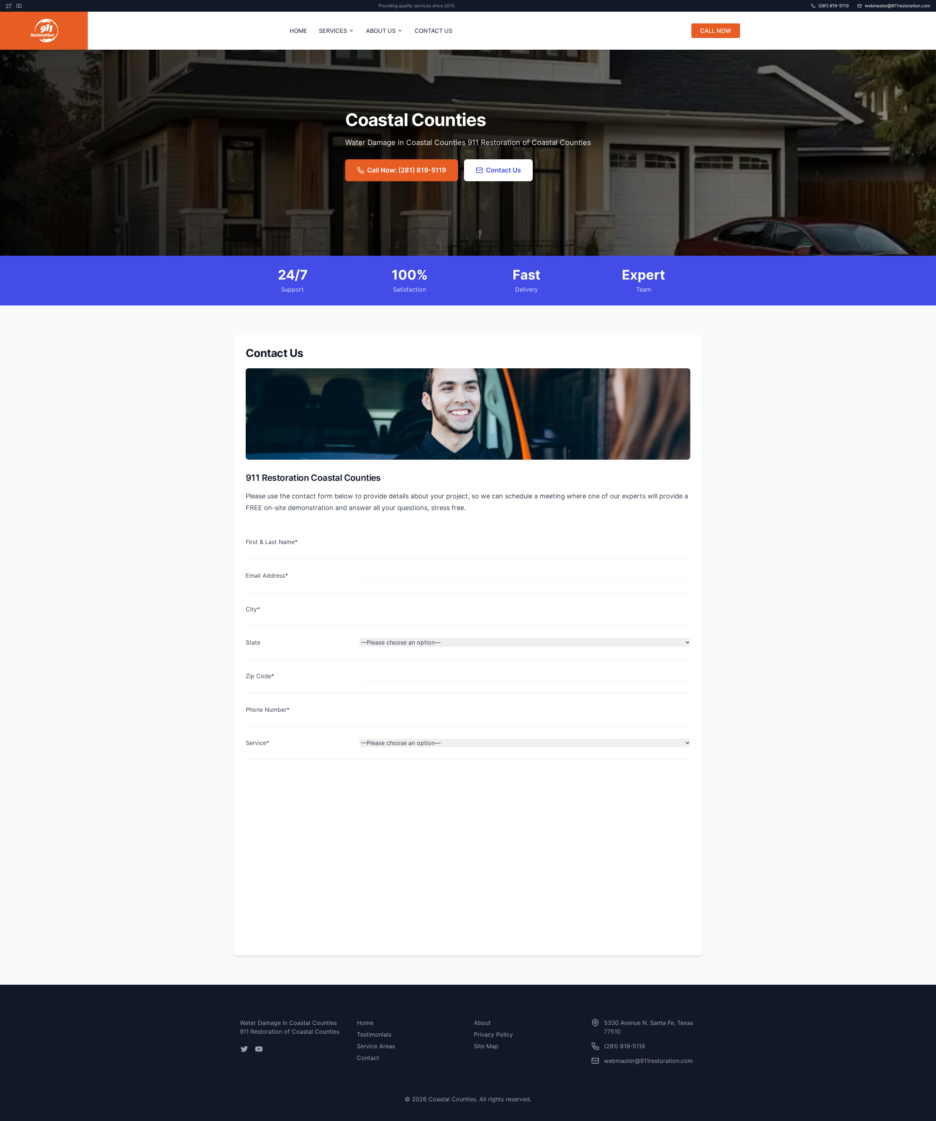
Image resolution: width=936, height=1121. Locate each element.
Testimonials (374, 1034)
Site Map (486, 1046)
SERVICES (333, 30)
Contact (368, 1057)
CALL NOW (715, 30)
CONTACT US (433, 30)
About (482, 1022)
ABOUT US (381, 30)
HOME (298, 30)
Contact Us (503, 170)
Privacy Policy (493, 1034)
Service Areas (376, 1046)
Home (365, 1022)
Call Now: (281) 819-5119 (406, 170)
